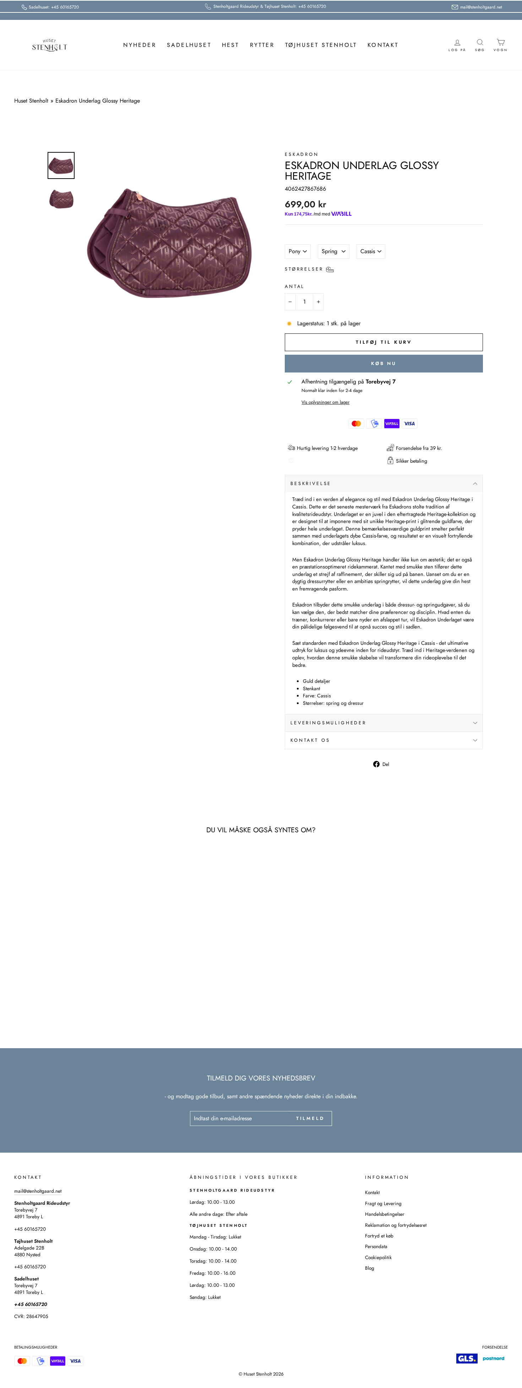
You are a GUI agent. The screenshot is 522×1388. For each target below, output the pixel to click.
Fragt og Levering (383, 1203)
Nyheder (139, 45)
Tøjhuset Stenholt (321, 45)
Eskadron (302, 154)
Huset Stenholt (31, 101)
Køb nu (384, 363)
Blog (369, 1268)
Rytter (262, 45)
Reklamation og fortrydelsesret (395, 1225)
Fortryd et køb (379, 1235)
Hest (230, 45)
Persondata (376, 1246)
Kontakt (383, 45)
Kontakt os (310, 740)
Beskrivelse (310, 483)
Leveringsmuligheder (328, 722)
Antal (295, 286)
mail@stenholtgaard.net (37, 1190)
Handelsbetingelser (384, 1214)
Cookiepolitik (378, 1257)
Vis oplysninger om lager (325, 402)
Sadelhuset (189, 45)
